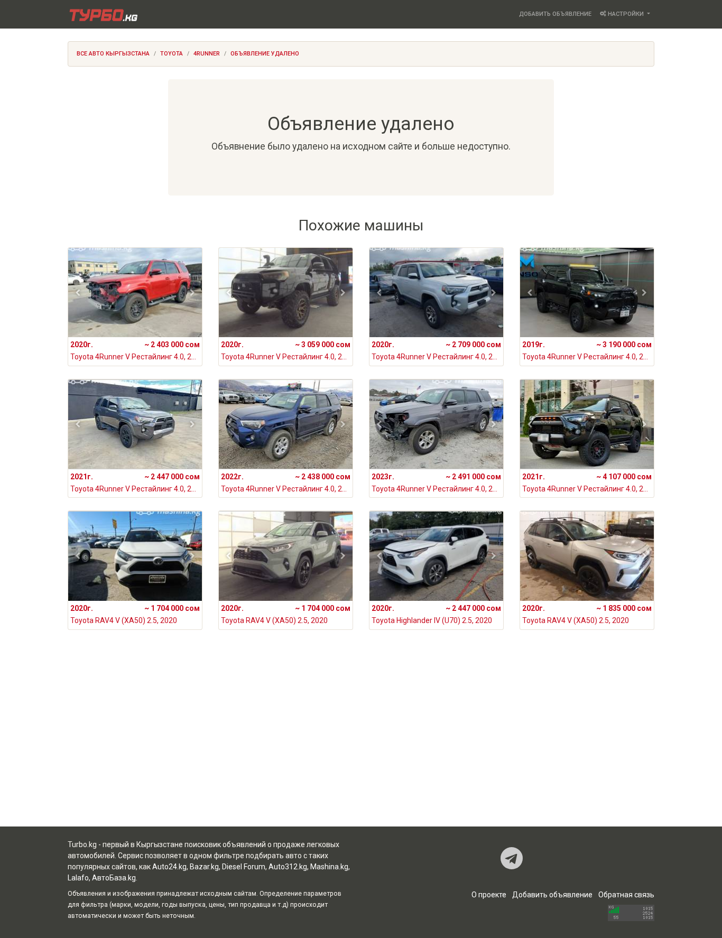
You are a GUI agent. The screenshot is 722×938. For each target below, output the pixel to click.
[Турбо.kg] (102, 14)
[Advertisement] (361, 742)
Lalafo (78, 878)
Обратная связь (626, 894)
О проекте (488, 894)
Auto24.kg (169, 866)
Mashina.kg (329, 866)
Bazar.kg (204, 866)
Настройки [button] (625, 14)
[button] (78, 292)
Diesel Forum (243, 866)
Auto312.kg (288, 866)
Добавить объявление (555, 14)
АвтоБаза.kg (114, 878)
